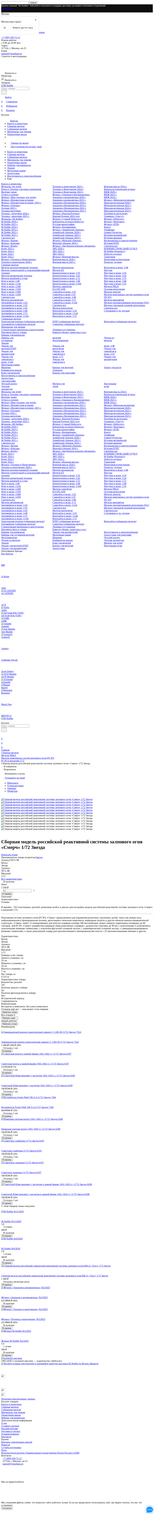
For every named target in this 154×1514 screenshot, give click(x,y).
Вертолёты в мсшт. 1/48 (116, 267)
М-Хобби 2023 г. (9, 229)
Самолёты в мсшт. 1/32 (64, 292)
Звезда (39, 857)
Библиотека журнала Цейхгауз (68, 221)
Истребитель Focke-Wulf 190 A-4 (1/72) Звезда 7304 (27, 1107)
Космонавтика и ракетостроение (120, 240)
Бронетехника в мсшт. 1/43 (66, 275)
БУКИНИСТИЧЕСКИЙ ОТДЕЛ (120, 248)
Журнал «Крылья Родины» (66, 213)
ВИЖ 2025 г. (110, 194)
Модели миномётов (114, 300)
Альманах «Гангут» (114, 216)
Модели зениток (112, 292)
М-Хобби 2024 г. (9, 227)
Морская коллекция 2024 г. (117, 208)
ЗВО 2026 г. (58, 248)
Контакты (6, 1436)
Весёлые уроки (9, 192)
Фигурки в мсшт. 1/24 (115, 275)
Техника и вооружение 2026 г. (16, 262)
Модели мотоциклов (63, 267)
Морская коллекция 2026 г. (117, 202)
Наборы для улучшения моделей (17, 535)
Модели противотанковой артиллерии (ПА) (126, 302)
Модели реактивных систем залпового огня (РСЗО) (27, 758)
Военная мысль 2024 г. (115, 186)
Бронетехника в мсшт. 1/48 (66, 281)
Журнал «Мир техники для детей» (18, 197)
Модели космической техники (16, 275)
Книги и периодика (17, 123)
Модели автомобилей (12, 300)
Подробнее (6, 8)
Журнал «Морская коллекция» (119, 200)
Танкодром (109, 256)
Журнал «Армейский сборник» (68, 229)
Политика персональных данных (18, 1399)
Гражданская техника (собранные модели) (23, 321)
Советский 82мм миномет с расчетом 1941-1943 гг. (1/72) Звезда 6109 (36, 1085)
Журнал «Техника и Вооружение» (18, 259)
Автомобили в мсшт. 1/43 (14, 308)
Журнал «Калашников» (64, 227)
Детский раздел (9, 383)
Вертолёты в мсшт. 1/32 (64, 310)
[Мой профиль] (3, 734)
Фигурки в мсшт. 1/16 (115, 273)
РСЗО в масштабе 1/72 (12, 760)
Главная (5, 750)
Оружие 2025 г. (9, 208)
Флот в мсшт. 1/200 (11, 286)
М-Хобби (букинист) (114, 251)
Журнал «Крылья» (10, 243)
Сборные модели (16, 126)
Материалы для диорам (19, 131)
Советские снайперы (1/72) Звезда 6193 (21, 1150)
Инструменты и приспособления (24, 176)
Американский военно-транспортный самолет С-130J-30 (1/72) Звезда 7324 (40, 1042)
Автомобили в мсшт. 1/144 (15, 316)
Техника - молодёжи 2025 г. (15, 216)
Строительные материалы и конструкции (22, 329)
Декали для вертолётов (58, 347)
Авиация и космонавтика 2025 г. (69, 200)
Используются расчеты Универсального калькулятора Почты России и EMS (40, 1453)
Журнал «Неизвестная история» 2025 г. (21, 202)
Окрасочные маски (17, 134)
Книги (107, 227)
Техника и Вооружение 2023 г (68, 192)
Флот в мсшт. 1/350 (11, 289)
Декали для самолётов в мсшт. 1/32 (110, 351)
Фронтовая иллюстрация (116, 259)
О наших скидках (10, 1426)
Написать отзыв (9, 1012)
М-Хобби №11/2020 (11, 1221)
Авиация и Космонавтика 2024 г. (69, 202)
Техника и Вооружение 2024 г (68, 189)
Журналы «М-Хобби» (12, 219)
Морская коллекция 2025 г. (117, 205)
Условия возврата (10, 1434)
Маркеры (6, 367)
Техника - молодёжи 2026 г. (15, 213)
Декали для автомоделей (110, 358)
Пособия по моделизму (116, 213)
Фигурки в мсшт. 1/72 (115, 278)
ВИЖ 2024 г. (110, 197)
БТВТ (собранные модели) (66, 321)
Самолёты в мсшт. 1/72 (64, 300)
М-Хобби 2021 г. (9, 235)
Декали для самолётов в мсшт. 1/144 (7, 359)
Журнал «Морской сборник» (67, 240)
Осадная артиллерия (114, 289)
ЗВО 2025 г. (58, 251)
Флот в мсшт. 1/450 (11, 294)
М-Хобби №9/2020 (10, 1248)
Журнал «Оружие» (10, 205)
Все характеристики (11, 879)
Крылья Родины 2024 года (66, 216)
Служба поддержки (11, 1447)
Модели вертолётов (62, 308)
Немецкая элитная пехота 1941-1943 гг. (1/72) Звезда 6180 (30, 1129)
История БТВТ (111, 243)
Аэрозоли (57, 370)
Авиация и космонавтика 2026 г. (69, 197)
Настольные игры (113, 545)
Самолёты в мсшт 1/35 (63, 294)
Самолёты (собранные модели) (68, 324)
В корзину (6, 894)
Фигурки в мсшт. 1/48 (115, 281)
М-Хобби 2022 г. (9, 232)
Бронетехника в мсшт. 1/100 (66, 283)
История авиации (113, 238)
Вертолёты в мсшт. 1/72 (64, 316)
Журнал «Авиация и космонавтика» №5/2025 (24, 1297)
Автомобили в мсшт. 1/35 (14, 305)
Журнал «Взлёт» (9, 246)
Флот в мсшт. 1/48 (10, 281)
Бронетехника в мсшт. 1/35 (66, 273)
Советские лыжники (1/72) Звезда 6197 (21, 1172)
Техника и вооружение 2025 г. (67, 186)
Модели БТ (58, 270)
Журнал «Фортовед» (114, 221)
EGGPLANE (59, 289)
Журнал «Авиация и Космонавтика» (71, 194)
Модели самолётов (62, 286)
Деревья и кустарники (63, 329)
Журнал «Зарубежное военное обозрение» (74, 246)
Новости (5, 1444)
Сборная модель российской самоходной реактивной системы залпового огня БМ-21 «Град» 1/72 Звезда (54, 1275)
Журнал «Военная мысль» (65, 256)
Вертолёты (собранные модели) (120, 321)
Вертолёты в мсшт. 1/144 (65, 313)
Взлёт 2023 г (7, 254)
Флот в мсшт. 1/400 (11, 292)
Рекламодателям (9, 1428)
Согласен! (7, 1508)
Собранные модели (17, 129)
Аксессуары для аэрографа (8, 379)
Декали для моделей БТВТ (8, 347)
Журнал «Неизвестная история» (17, 200)
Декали (11, 168)
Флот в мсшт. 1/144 (11, 283)
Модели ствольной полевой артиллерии (124, 305)
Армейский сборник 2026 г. (66, 232)
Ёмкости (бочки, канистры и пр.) (69, 332)
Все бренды (7, 553)
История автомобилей (115, 235)
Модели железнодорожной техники (19, 267)
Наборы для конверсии (19, 165)
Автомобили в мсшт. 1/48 (14, 310)
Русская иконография (63, 224)
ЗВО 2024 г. (58, 254)
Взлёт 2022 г (7, 256)
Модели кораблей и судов (14, 278)
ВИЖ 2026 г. (110, 192)
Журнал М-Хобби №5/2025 (15, 1341)
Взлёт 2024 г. (7, 251)
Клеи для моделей (10, 373)
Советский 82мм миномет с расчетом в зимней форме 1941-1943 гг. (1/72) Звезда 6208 (45, 1194)
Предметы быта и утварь (14, 332)
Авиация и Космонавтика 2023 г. (69, 205)
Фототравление (60, 340)
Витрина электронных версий (16, 1442)
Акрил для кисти (112, 367)
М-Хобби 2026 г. (9, 221)
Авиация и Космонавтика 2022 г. (69, 208)
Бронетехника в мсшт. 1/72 (66, 278)
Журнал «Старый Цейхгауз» (67, 219)
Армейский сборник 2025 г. (66, 235)
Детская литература (7, 387)
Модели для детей (113, 543)
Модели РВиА (111, 286)
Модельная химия (16, 170)
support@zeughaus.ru (11, 53)
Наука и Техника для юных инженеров (21, 189)
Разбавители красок (11, 370)
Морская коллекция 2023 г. (117, 211)
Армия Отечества (113, 232)
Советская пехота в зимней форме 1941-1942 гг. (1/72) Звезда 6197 (35, 1063)
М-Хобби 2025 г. (9, 224)
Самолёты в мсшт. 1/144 (64, 302)
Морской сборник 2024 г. (65, 243)
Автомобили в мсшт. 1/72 (14, 313)
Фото (4, 1450)
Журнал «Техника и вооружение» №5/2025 (23, 1319)
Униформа (109, 229)
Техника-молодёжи (11, 211)
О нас (4, 1423)
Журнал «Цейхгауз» (114, 219)
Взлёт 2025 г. (7, 248)
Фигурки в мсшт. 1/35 (115, 283)
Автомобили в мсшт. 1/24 (14, 302)
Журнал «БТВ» (111, 224)
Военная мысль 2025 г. (64, 262)
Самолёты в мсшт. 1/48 (64, 297)
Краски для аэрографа (63, 373)
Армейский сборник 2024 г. (66, 238)
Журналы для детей (11, 186)
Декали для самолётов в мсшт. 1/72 (58, 354)
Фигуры (108, 270)
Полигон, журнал (113, 262)
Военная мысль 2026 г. (64, 259)
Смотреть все (8, 238)
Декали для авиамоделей (7, 352)
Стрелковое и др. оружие (117, 310)
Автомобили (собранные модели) (18, 324)
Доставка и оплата (10, 1431)
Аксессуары (13, 173)
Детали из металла (109, 339)
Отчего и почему (10, 194)
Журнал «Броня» (9, 240)
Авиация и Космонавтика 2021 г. (69, 211)
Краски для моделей (62, 367)
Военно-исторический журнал (119, 189)
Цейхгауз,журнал (113, 254)
